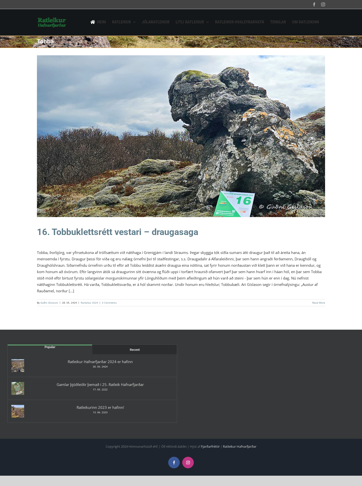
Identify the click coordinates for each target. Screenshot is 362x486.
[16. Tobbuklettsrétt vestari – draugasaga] (181, 136)
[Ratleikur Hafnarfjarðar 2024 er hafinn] (17, 365)
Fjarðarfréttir (210, 446)
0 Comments (109, 302)
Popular (50, 347)
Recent (135, 350)
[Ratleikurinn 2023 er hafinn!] (17, 411)
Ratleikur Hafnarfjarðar (239, 446)
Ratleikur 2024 (181, 139)
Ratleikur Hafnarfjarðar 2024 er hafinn (100, 361)
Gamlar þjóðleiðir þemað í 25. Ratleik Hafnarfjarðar (100, 384)
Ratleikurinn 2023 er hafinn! (100, 407)
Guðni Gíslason (49, 302)
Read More (318, 302)
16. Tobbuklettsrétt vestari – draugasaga (117, 232)
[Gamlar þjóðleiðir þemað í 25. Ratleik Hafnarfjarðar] (17, 388)
